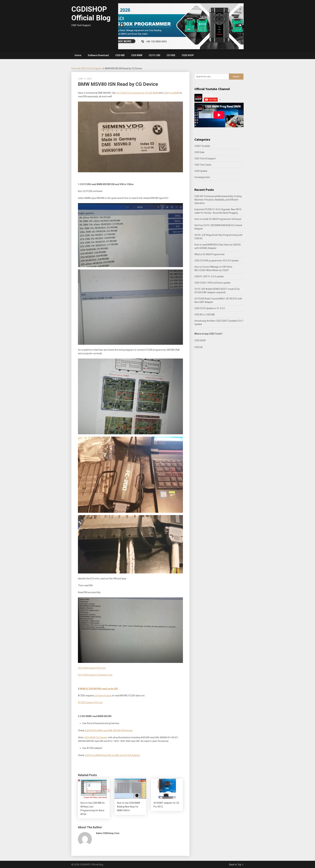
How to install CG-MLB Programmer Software (217, 219)
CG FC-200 (154, 55)
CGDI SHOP (188, 55)
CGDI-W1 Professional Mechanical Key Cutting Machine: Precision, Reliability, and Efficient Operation (218, 199)
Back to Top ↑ (236, 864)
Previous (122, 25)
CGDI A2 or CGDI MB (204, 314)
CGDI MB (120, 55)
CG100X (171, 55)
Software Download (98, 55)
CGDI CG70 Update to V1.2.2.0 (209, 308)
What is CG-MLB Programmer (209, 254)
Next (239, 25)
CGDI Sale (199, 152)
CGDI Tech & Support (91, 68)
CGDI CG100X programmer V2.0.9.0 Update (216, 260)
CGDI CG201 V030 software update (212, 282)
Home (78, 55)
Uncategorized (202, 177)
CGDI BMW (136, 55)
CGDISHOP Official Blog (91, 13)
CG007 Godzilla (202, 146)
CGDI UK (198, 347)
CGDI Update (200, 171)
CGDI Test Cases (202, 164)
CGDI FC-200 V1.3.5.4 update (209, 276)
